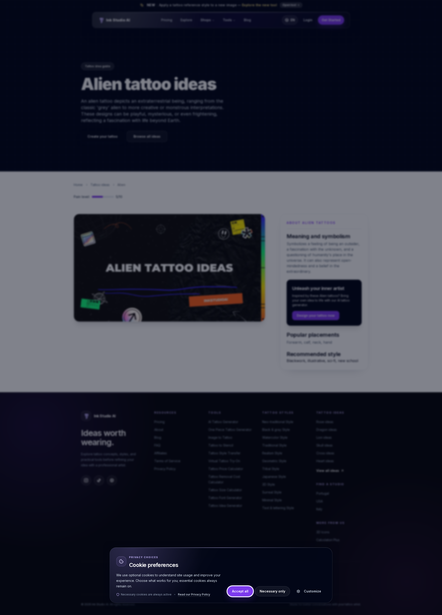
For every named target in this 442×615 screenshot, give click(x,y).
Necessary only (272, 591)
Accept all (240, 591)
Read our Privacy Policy (194, 594)
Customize (312, 591)
